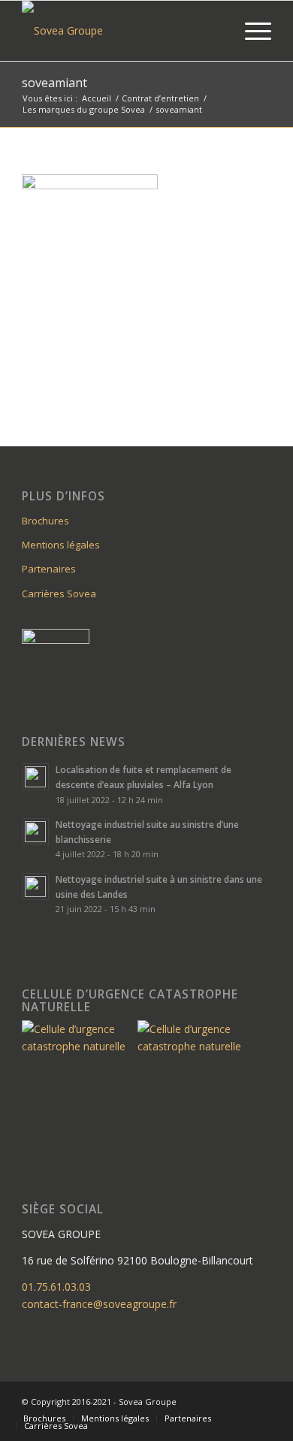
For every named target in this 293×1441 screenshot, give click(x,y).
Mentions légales (61, 544)
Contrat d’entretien (160, 98)
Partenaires (49, 568)
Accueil (96, 98)
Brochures (45, 520)
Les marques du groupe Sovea (84, 109)
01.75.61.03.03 (56, 1286)
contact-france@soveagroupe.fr (99, 1304)
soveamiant (54, 82)
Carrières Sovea (59, 593)
